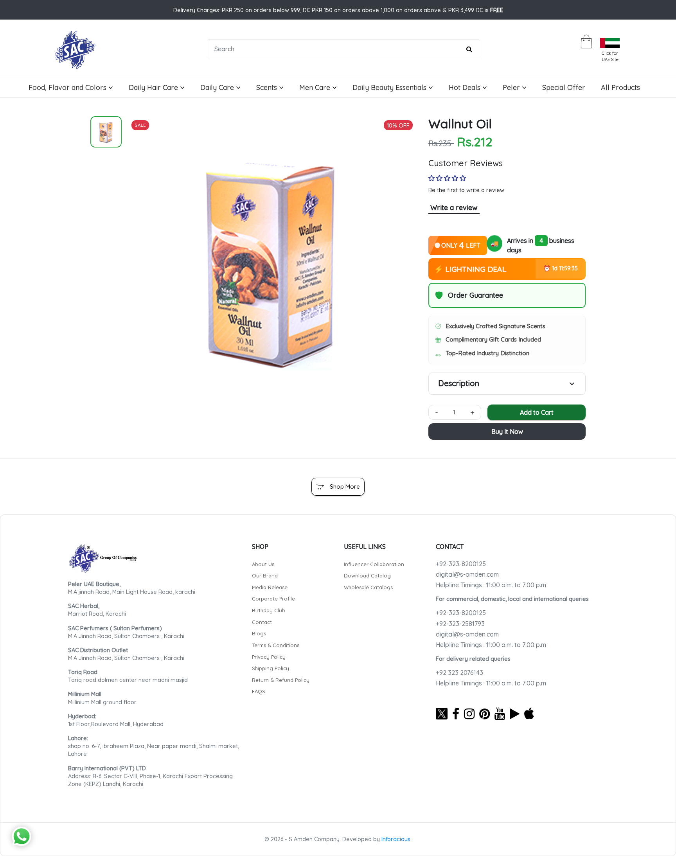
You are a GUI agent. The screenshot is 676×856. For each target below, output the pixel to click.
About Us (263, 564)
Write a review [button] (454, 207)
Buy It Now (507, 431)
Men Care (315, 87)
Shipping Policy (270, 668)
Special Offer (563, 87)
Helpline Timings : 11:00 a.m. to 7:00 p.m (491, 585)
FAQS (258, 691)
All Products (620, 87)
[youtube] (499, 713)
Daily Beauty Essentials (390, 87)
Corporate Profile (273, 598)
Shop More (345, 486)
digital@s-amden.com (467, 574)
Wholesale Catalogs (368, 587)
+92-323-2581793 (460, 624)
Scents (267, 87)
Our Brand (265, 575)
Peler (512, 87)
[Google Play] (515, 713)
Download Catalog (367, 575)
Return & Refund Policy (280, 680)
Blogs (259, 633)
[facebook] (455, 713)
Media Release (270, 587)
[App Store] (529, 713)
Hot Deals (465, 87)
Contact (262, 622)
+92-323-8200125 (461, 564)
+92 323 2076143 (459, 672)
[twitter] (442, 713)
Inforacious (395, 839)
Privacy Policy (269, 657)
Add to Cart (537, 412)
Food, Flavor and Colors (68, 87)
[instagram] (469, 713)
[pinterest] (484, 713)
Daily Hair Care (154, 87)
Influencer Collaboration (374, 564)
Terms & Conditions (275, 645)
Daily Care (218, 87)
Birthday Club (268, 610)
